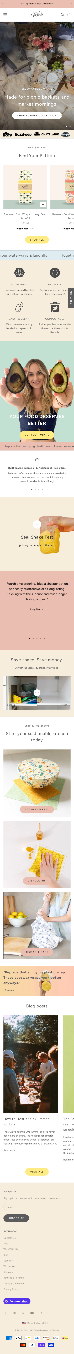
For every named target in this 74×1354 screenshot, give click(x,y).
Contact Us (9, 1237)
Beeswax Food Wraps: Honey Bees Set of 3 (25, 216)
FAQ (5, 1243)
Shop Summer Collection (37, 115)
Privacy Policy (10, 1289)
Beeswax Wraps (37, 809)
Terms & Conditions (13, 1283)
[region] (37, 76)
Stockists (8, 1260)
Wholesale (9, 1266)
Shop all (37, 240)
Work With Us (10, 1249)
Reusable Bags (36, 952)
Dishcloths (37, 880)
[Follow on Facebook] (5, 1313)
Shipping (8, 1272)
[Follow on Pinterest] (23, 1313)
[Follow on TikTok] (41, 1313)
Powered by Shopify (49, 1330)
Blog (5, 1255)
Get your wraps (37, 435)
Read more (9, 1150)
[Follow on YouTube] (32, 1313)
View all (37, 1171)
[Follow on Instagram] (14, 1313)
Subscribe (16, 1218)
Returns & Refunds (13, 1277)
